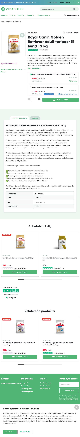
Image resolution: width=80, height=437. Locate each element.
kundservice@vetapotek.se (11, 384)
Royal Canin (32, 33)
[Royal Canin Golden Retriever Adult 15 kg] (20, 242)
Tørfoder (38, 206)
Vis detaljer (25, 432)
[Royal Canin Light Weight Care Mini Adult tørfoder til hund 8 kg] (60, 327)
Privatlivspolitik (26, 389)
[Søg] (74, 9)
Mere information (34, 68)
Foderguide (52, 2)
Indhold (35, 118)
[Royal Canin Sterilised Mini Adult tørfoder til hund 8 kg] (20, 327)
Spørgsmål (24, 383)
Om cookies (25, 386)
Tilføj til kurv (62, 99)
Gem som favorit (72, 32)
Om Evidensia (45, 389)
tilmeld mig (69, 390)
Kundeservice (65, 2)
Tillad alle (10, 432)
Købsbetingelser (27, 392)
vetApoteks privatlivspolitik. (68, 399)
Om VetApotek (45, 383)
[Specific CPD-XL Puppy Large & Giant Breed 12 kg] (60, 242)
